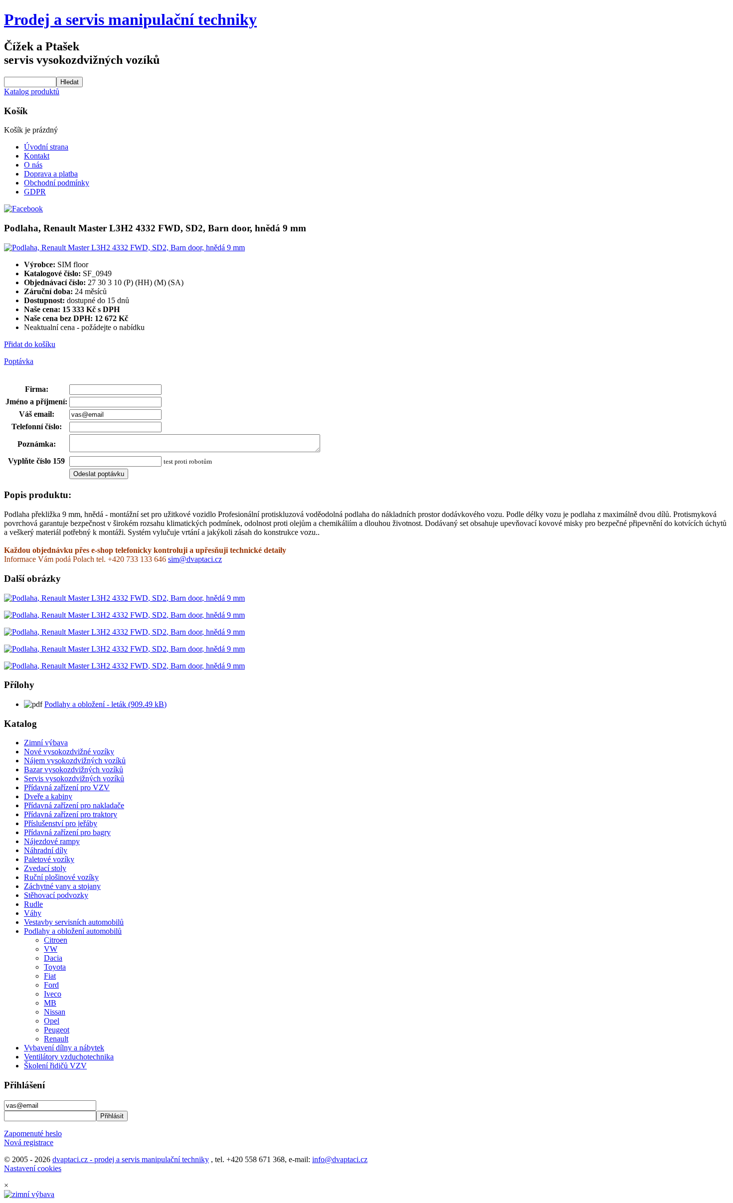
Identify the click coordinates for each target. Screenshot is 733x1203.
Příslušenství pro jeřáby (60, 823)
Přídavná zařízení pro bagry (67, 832)
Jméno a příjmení (35, 401)
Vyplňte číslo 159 (36, 461)
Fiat (50, 976)
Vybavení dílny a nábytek (64, 1047)
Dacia (53, 958)
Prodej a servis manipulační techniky (130, 19)
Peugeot (56, 1030)
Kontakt (36, 156)
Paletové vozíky (49, 859)
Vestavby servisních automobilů (74, 922)
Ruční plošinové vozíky (61, 877)
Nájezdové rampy (52, 841)
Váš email (35, 414)
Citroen (55, 940)
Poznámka (35, 444)
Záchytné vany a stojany (62, 886)
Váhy (32, 913)
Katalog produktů (31, 91)
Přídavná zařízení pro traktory (70, 814)
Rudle (33, 904)
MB (50, 1003)
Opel (51, 1021)
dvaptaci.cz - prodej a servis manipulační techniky (130, 1159)
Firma (35, 389)
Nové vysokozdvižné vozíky (69, 751)
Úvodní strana (46, 147)
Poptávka (18, 361)
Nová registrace (28, 1142)
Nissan (54, 1012)
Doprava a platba (51, 174)
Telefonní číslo (35, 426)
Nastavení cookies (32, 1168)
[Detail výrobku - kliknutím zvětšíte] (124, 247)
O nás (33, 165)
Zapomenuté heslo (33, 1133)
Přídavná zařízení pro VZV (67, 787)
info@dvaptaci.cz (339, 1159)
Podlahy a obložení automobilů (73, 931)
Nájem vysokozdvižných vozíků (75, 760)
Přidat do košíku (29, 344)
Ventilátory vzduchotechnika (69, 1056)
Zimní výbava (46, 742)
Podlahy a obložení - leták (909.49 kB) (105, 704)
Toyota (55, 967)
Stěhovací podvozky (56, 895)
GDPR (35, 191)
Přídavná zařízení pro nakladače (74, 805)
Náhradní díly (45, 850)
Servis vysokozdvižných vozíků (74, 778)
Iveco (52, 994)
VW (50, 949)
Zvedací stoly (45, 868)
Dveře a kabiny (48, 796)
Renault (56, 1038)
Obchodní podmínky (56, 182)
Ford (51, 985)
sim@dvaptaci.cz (195, 559)
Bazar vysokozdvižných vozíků (73, 769)
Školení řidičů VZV (55, 1065)
